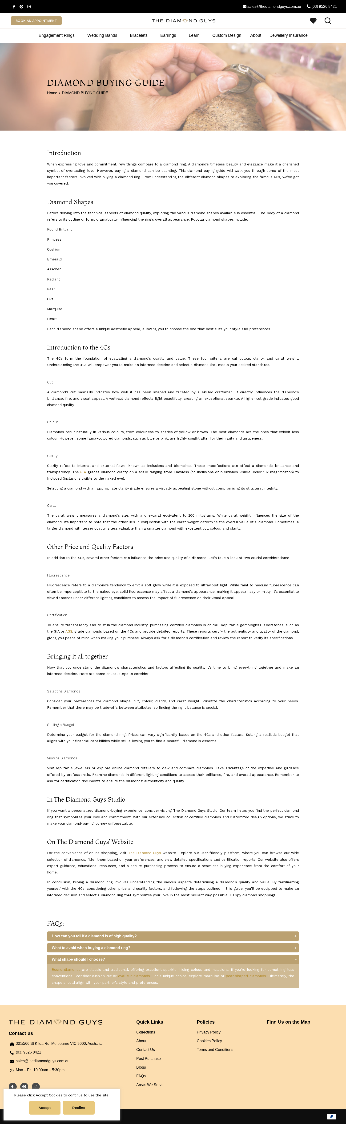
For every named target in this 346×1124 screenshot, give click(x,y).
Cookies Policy (209, 1041)
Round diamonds (66, 970)
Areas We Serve (150, 1085)
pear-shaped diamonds (246, 976)
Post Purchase (148, 1059)
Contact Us (145, 1050)
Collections (145, 1032)
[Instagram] (28, 6)
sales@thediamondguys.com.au (42, 1061)
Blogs (141, 1067)
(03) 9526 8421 (28, 1052)
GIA (83, 472)
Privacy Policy (209, 1032)
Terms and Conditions (215, 1050)
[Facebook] (12, 6)
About (141, 1041)
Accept (45, 1108)
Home (52, 93)
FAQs (141, 1076)
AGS (68, 631)
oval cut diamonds (134, 976)
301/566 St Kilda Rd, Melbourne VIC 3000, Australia (59, 1044)
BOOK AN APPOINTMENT (36, 21)
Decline (78, 1108)
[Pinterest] (20, 6)
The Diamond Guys (144, 853)
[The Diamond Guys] (184, 20)
